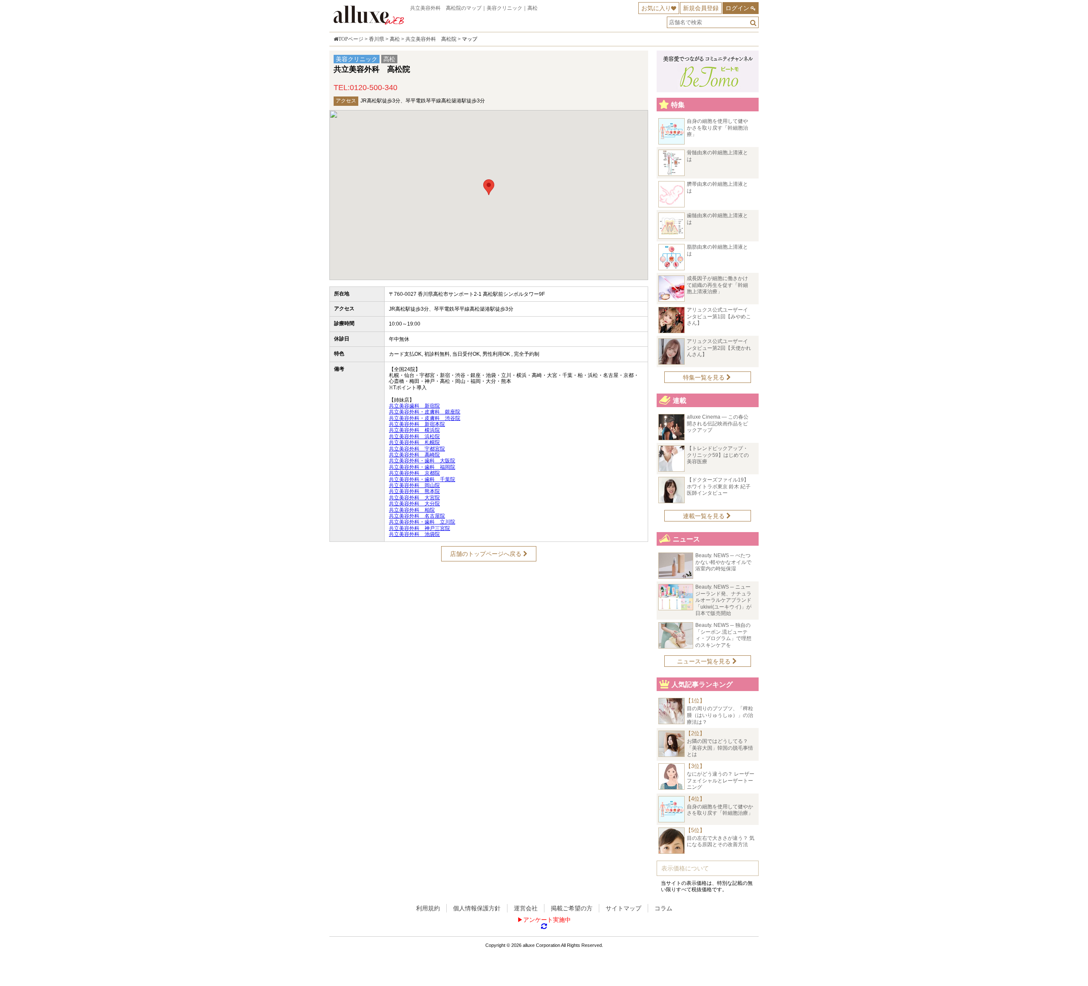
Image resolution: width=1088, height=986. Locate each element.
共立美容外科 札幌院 (414, 442)
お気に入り (656, 8)
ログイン (737, 8)
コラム (663, 908)
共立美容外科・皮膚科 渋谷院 (424, 418)
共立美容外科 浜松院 (414, 436)
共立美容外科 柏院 (412, 510)
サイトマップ (623, 908)
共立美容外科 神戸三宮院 (419, 528)
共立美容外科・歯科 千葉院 (422, 479)
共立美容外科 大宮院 (414, 498)
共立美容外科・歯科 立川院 (422, 522)
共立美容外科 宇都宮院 (417, 449)
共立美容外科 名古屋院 (417, 516)
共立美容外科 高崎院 (414, 455)
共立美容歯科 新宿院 (414, 406)
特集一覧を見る (704, 377)
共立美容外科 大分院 (414, 504)
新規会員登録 (701, 8)
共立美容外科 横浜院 (414, 430)
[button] (488, 187)
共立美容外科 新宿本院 (417, 424)
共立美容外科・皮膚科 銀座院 (424, 412)
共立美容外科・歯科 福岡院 (422, 467)
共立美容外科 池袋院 (414, 534)
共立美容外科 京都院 (414, 473)
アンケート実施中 (547, 919)
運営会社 (526, 908)
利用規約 (428, 908)
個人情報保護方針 (477, 908)
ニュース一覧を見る (704, 661)
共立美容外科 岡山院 (414, 485)
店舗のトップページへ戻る (486, 553)
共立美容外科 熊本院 (414, 491)
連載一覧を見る (704, 516)
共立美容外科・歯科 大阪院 (422, 461)
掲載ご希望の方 (571, 908)
